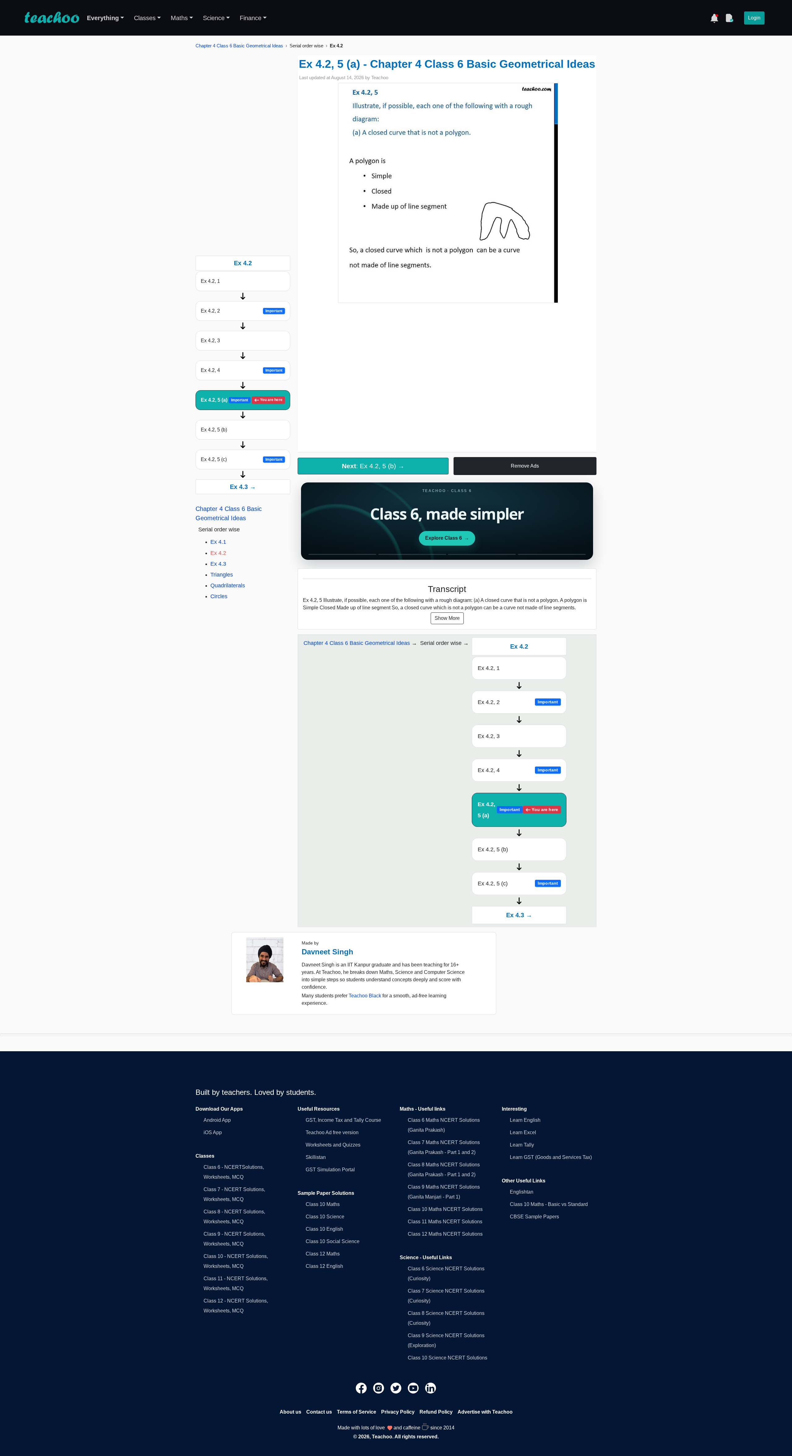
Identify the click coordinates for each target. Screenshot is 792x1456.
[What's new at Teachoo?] (714, 18)
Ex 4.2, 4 (242, 370)
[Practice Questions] (729, 18)
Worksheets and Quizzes (333, 1144)
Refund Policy (436, 1412)
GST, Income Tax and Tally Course (343, 1120)
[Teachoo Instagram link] (379, 1387)
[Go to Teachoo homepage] (52, 18)
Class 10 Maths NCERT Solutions (445, 1209)
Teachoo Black (365, 995)
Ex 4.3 (218, 564)
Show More (447, 618)
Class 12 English (324, 1266)
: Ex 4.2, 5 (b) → (373, 465)
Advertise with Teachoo (485, 1412)
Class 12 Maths (323, 1253)
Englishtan (521, 1192)
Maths (179, 18)
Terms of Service (356, 1412)
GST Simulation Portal (330, 1169)
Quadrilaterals (227, 585)
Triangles (221, 575)
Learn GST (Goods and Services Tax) (551, 1157)
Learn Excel (523, 1132)
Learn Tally (522, 1144)
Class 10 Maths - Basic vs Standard (549, 1204)
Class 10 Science (325, 1216)
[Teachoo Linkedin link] (430, 1387)
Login (754, 17)
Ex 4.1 (218, 542)
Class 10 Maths (323, 1204)
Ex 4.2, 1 (210, 281)
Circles (218, 596)
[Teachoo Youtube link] (414, 1387)
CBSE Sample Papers (534, 1216)
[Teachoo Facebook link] (362, 1387)
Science (214, 18)
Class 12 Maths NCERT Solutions (445, 1234)
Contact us (319, 1412)
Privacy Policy (398, 1412)
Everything (103, 18)
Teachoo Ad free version (332, 1132)
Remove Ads (525, 466)
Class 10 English (324, 1229)
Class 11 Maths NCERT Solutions (445, 1221)
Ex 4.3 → (243, 486)
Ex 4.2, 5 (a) (242, 400)
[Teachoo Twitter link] (396, 1387)
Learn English (525, 1120)
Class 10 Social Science (332, 1241)
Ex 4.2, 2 (242, 310)
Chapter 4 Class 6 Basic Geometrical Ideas (239, 45)
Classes (145, 18)
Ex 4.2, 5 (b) (214, 429)
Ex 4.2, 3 (210, 340)
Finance (250, 18)
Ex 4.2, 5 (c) (242, 459)
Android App (217, 1120)
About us (290, 1412)
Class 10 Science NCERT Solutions (447, 1357)
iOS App (213, 1132)
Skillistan (316, 1157)
